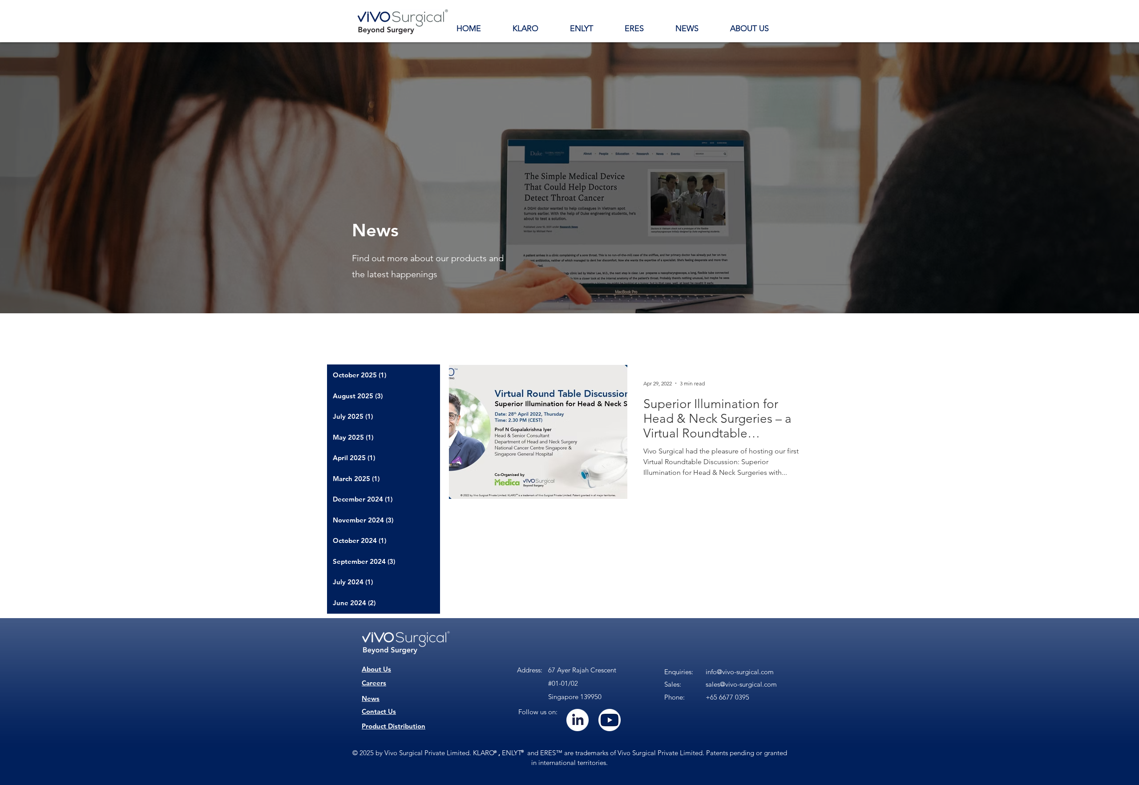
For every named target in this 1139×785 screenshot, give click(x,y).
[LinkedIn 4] (577, 720)
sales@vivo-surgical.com (741, 684)
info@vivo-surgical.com (740, 672)
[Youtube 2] (609, 720)
